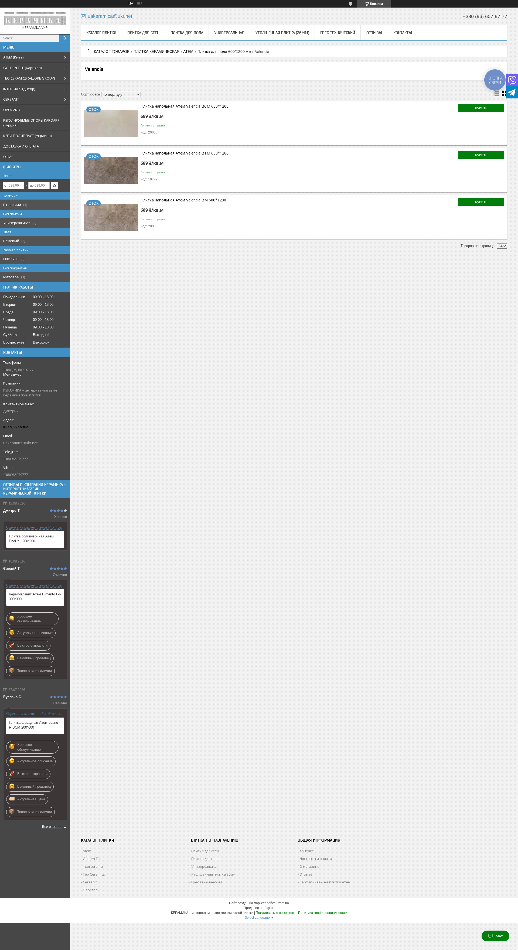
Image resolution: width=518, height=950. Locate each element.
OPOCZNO (11, 109)
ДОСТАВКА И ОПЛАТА (21, 146)
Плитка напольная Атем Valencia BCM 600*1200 (185, 106)
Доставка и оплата (315, 858)
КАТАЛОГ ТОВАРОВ (112, 51)
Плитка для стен (143, 32)
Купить (481, 107)
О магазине (309, 866)
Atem (87, 850)
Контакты (402, 32)
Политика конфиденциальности (322, 913)
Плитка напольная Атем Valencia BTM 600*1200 (185, 153)
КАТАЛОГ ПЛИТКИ (101, 32)
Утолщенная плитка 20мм (213, 874)
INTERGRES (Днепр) (19, 88)
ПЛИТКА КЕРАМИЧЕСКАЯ (156, 51)
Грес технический (337, 32)
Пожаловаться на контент (276, 913)
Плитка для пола (187, 32)
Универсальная (229, 32)
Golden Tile (92, 858)
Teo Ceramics (94, 874)
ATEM (188, 51)
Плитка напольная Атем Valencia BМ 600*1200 (183, 200)
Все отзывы (52, 826)
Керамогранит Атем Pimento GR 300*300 (35, 596)
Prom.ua (283, 903)
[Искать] (64, 38)
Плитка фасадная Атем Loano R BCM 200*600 (33, 725)
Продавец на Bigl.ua (259, 908)
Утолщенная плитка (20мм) (282, 32)
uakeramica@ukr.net (20, 442)
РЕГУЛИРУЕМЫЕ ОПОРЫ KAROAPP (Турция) (31, 123)
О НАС (8, 156)
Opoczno (90, 889)
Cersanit (90, 882)
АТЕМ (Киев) (13, 57)
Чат (499, 936)
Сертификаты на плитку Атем (324, 882)
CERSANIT (11, 99)
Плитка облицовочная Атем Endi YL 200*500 (31, 538)
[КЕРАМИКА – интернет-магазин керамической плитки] (35, 18)
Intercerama (93, 866)
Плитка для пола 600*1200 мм (224, 51)
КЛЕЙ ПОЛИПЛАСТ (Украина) (27, 135)
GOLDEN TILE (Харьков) (22, 67)
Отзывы (374, 32)
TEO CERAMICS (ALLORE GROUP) (29, 78)
